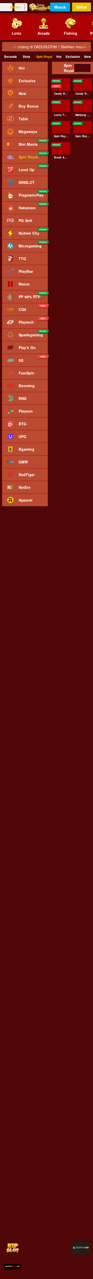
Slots (26, 56)
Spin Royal (44, 56)
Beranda (10, 56)
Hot (58, 56)
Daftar (81, 7)
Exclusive (73, 56)
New (87, 56)
